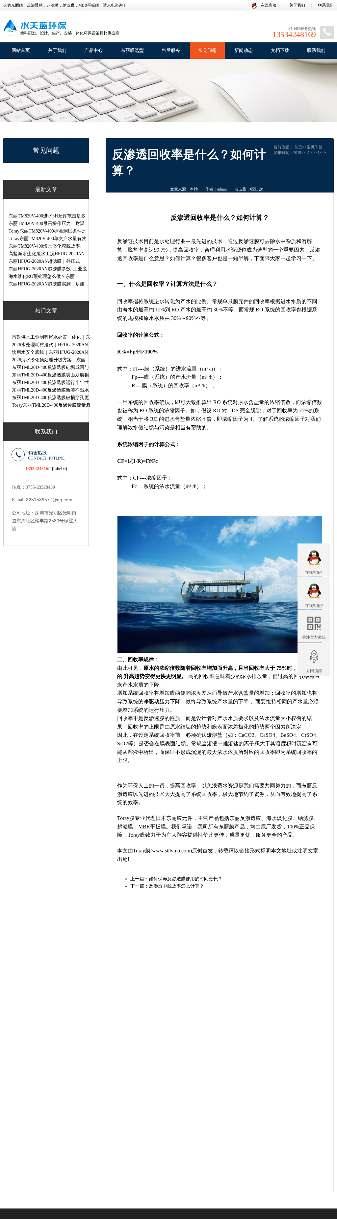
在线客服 (268, 5)
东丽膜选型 (132, 50)
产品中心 (93, 50)
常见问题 (207, 50)
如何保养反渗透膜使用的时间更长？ (185, 878)
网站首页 (21, 50)
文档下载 (280, 50)
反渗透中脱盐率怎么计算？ (176, 886)
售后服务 (171, 50)
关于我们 (297, 5)
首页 (298, 147)
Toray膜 (126, 818)
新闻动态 (243, 50)
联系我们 (326, 5)
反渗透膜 (248, 241)
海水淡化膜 (279, 818)
